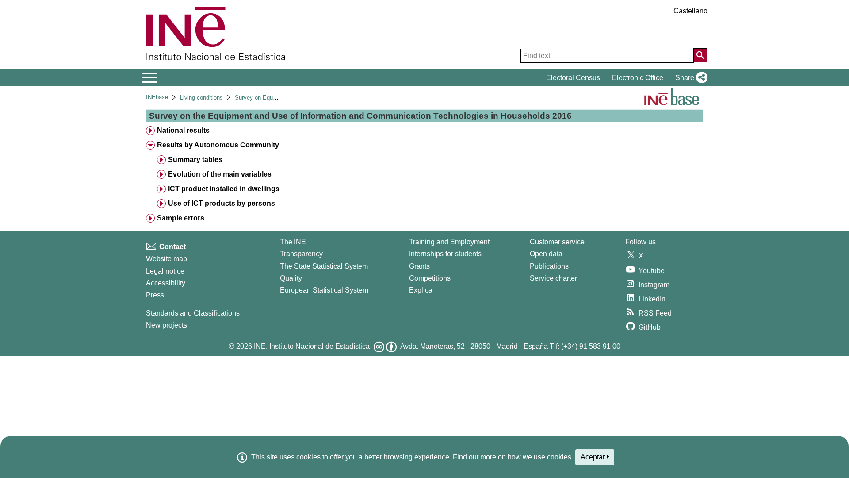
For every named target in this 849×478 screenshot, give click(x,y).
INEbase (157, 97)
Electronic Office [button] (637, 77)
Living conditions (201, 97)
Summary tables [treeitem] (195, 159)
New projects (166, 325)
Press (155, 295)
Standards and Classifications (193, 313)
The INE (293, 242)
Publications (549, 266)
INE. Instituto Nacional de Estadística (312, 346)
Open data (546, 254)
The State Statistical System (324, 266)
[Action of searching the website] (700, 55)
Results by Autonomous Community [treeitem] (218, 145)
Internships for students (445, 254)
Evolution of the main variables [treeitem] (220, 174)
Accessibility (165, 283)
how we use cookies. (540, 457)
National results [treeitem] (183, 130)
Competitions (430, 278)
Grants (419, 266)
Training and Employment (449, 242)
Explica (420, 290)
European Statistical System (324, 290)
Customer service (557, 242)
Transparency (301, 254)
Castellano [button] (690, 11)
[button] (690, 78)
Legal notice (165, 271)
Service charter (553, 278)
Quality (291, 278)
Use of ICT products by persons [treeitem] (221, 203)
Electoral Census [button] (573, 77)
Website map (166, 258)
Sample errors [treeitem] (180, 218)
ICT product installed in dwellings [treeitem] (223, 189)
